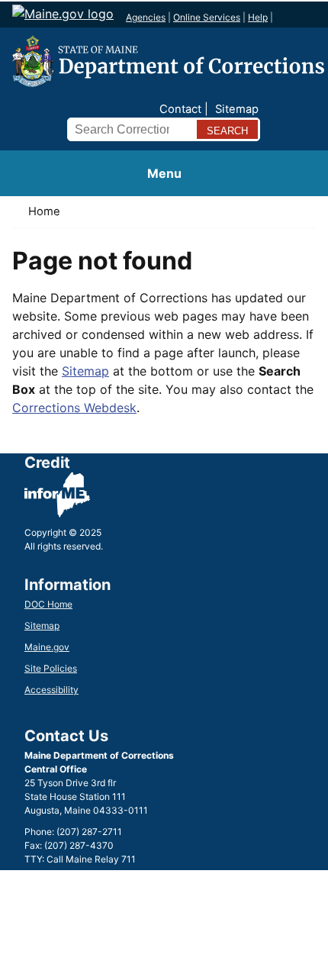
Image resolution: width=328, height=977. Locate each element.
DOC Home (48, 604)
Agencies (146, 17)
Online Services (206, 17)
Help (258, 17)
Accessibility (51, 689)
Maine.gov (46, 647)
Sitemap (237, 109)
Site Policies (50, 668)
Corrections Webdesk (74, 407)
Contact (180, 109)
